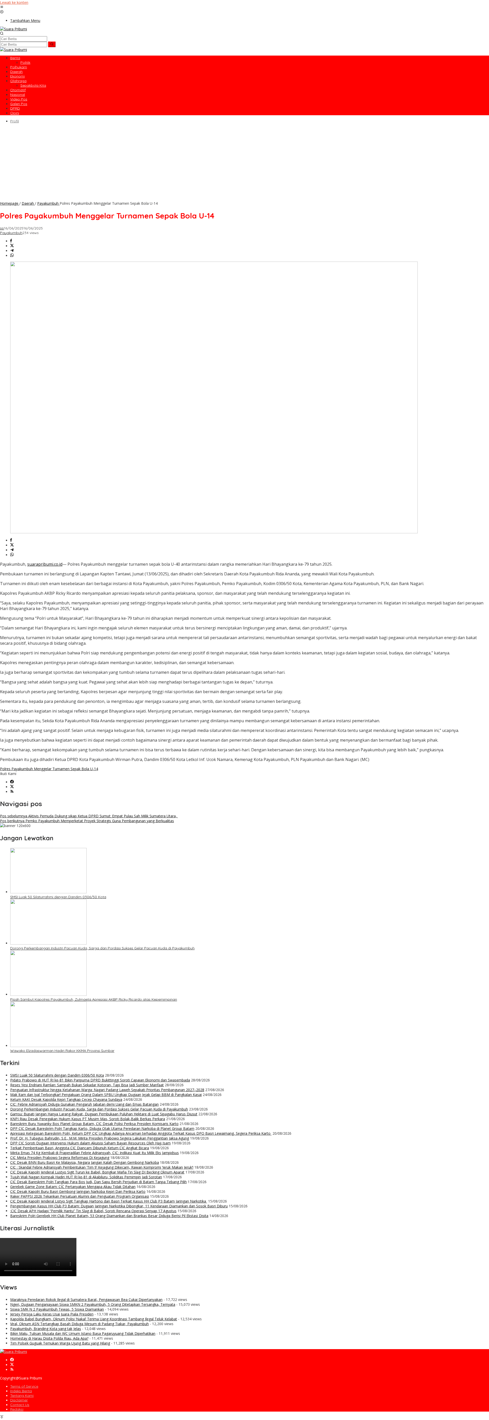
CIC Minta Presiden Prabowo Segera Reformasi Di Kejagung (59, 1157)
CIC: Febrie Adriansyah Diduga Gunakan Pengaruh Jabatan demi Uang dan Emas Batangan (84, 1104)
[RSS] (12, 791)
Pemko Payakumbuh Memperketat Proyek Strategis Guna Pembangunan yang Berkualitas (87, 820)
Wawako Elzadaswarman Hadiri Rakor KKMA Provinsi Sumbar (62, 1050)
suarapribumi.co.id (44, 564)
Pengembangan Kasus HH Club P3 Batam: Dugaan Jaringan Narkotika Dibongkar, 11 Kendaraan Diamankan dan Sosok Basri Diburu (119, 1206)
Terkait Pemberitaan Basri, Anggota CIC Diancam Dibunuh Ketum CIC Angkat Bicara (79, 1147)
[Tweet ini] (12, 245)
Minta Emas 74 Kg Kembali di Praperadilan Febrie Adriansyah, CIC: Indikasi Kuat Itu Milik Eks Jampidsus (94, 1152)
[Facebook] (12, 782)
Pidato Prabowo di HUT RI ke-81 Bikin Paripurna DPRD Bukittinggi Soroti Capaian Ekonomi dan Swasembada (100, 1080)
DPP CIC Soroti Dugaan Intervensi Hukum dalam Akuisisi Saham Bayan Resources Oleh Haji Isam (90, 1143)
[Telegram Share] (12, 250)
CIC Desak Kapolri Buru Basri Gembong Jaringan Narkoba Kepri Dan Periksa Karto (77, 1191)
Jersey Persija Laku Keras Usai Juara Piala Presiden (51, 1314)
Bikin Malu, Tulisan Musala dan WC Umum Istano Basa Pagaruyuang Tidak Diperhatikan (82, 1333)
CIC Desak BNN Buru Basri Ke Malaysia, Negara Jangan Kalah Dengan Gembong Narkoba (84, 1162)
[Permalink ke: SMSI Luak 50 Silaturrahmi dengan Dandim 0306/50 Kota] (48, 891)
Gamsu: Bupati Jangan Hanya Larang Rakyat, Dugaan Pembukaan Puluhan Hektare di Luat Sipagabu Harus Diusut (103, 1114)
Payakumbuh (11, 232)
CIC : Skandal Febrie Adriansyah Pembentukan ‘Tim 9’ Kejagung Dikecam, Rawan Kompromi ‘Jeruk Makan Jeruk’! (101, 1167)
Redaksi (16, 1409)
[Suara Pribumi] (13, 29)
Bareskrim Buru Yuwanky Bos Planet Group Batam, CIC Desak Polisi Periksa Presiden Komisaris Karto (94, 1123)
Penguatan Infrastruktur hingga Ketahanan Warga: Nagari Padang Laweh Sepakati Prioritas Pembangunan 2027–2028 (107, 1089)
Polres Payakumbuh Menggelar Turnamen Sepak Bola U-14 (49, 768)
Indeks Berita (21, 1391)
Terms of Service (24, 1386)
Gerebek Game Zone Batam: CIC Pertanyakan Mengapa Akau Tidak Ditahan (72, 1186)
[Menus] (2, 7)
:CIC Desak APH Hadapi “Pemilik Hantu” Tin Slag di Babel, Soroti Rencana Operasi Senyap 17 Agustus (93, 1210)
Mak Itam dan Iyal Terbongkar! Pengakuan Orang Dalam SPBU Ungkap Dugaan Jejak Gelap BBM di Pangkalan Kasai (106, 1094)
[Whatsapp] (12, 255)
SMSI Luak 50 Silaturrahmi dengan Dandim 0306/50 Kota (58, 897)
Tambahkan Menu (25, 20)
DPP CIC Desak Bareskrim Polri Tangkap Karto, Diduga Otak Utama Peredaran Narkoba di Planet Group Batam (102, 1128)
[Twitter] (12, 786)
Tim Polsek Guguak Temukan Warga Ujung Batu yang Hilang (60, 1343)
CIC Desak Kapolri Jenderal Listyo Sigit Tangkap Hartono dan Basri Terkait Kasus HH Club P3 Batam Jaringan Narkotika (108, 1201)
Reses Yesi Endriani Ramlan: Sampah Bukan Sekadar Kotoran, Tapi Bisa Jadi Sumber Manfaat (87, 1084)
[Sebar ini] (11, 241)
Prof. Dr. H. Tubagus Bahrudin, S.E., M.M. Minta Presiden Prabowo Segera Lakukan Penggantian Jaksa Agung (99, 1138)
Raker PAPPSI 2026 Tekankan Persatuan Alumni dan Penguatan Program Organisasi (79, 1196)
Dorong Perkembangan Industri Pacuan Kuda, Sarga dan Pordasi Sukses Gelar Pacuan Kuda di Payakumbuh (102, 948)
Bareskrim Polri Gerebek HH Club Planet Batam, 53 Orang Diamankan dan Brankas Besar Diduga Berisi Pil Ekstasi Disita (109, 1215)
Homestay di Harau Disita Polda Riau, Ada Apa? (49, 1338)
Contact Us (19, 1404)
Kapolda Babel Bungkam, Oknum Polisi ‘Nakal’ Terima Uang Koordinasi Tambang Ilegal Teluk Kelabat (93, 1318)
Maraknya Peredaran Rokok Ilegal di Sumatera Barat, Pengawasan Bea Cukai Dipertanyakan (86, 1299)
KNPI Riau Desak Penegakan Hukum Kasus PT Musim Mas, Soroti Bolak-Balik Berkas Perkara (87, 1118)
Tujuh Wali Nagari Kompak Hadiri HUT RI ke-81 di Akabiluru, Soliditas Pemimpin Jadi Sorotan (86, 1176)
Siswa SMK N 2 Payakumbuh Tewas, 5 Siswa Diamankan (57, 1309)
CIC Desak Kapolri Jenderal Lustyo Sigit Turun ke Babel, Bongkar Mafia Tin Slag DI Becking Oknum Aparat (97, 1172)
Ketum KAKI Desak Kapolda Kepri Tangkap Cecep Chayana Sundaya (66, 1099)
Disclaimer (19, 1400)
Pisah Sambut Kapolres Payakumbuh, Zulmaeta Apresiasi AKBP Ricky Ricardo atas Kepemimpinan (93, 999)
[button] (52, 44)
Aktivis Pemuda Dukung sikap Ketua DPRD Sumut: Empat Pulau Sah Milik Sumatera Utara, (89, 816)
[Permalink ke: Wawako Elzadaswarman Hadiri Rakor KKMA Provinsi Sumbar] (48, 1045)
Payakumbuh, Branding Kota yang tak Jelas (45, 1328)
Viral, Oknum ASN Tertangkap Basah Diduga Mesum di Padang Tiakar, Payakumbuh (79, 1323)
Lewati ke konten (14, 2)
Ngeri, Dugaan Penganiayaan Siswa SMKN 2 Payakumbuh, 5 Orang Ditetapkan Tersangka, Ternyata (92, 1304)
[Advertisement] (244, 162)
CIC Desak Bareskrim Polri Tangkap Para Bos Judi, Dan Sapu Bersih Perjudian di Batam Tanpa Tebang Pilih (98, 1181)
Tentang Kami (22, 1395)
